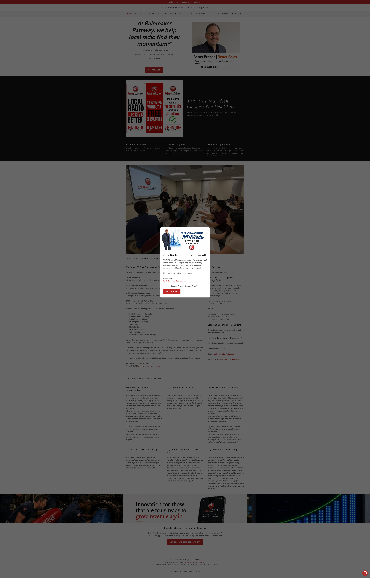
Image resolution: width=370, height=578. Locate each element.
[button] (365, 573)
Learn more (171, 292)
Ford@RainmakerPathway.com (174, 281)
